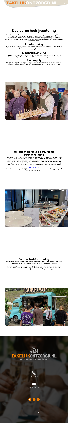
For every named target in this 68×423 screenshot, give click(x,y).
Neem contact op (34, 167)
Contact (28, 412)
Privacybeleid (38, 412)
